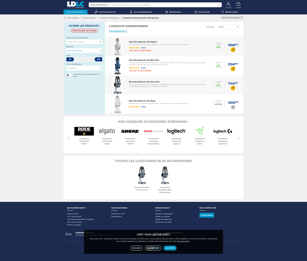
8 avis (143, 48)
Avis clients (76, 216)
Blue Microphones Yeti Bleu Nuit (144, 60)
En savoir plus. (184, 241)
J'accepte (170, 248)
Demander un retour (163, 222)
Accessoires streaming (109, 18)
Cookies (91, 219)
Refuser (137, 248)
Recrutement (116, 216)
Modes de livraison (162, 216)
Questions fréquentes (164, 214)
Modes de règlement (163, 219)
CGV (69, 216)
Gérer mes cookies (74, 222)
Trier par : (211, 27)
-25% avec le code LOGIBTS (140, 50)
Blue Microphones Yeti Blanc (142, 101)
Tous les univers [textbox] (98, 5)
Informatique (73, 18)
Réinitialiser (84, 31)
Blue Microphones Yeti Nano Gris (144, 82)
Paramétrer (153, 248)
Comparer (115, 54)
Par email (208, 215)
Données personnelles (76, 219)
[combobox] (99, 4)
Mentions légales (74, 225)
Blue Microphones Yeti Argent (143, 42)
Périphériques (89, 18)
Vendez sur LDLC (118, 214)
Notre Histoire (72, 214)
